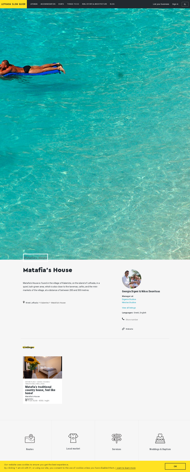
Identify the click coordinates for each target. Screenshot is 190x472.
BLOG (112, 4)
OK (175, 466)
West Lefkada (32, 302)
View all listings (129, 308)
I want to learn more (125, 468)
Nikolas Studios (129, 302)
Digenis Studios (129, 299)
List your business (161, 4)
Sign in (175, 4)
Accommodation (48, 4)
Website (129, 329)
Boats (61, 4)
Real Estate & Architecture (94, 4)
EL (185, 4)
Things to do (73, 4)
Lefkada (33, 4)
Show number (131, 319)
